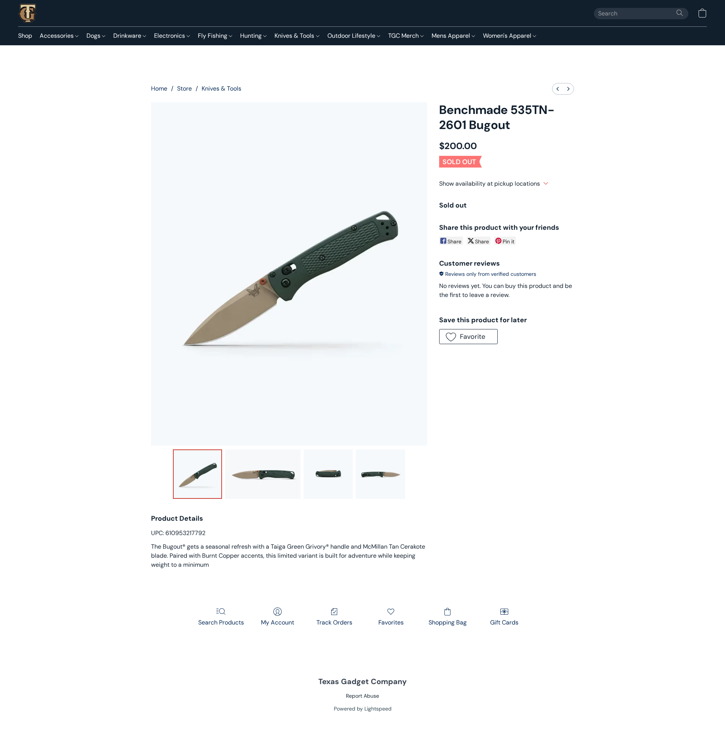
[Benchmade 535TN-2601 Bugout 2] (328, 473)
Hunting (251, 36)
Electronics (170, 36)
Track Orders (334, 622)
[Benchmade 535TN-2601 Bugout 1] (263, 473)
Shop (25, 36)
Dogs (94, 36)
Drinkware (128, 36)
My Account (277, 622)
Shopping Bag (448, 622)
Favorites (391, 622)
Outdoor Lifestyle (352, 36)
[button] (27, 13)
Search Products (221, 622)
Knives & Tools (295, 36)
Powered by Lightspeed (363, 708)
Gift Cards (504, 622)
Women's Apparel (508, 36)
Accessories (57, 36)
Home (159, 88)
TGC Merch (404, 36)
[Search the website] (679, 13)
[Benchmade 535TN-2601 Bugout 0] (197, 473)
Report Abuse (362, 695)
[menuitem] (557, 88)
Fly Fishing (213, 36)
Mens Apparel (452, 36)
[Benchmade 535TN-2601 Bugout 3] (380, 473)
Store (184, 88)
